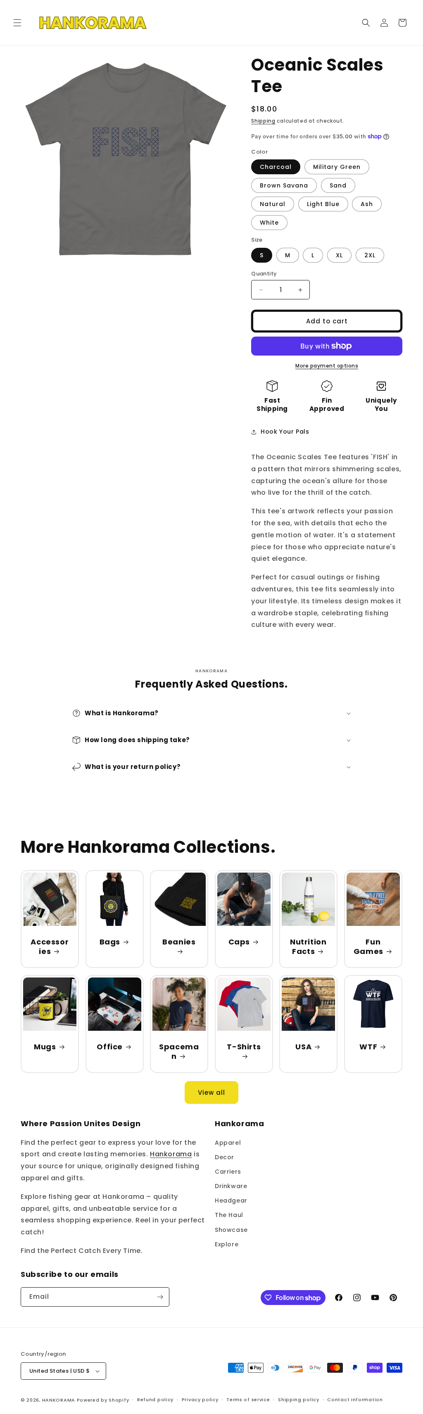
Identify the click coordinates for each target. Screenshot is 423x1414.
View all (211, 1092)
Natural (272, 204)
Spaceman (179, 1051)
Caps (239, 942)
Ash (367, 204)
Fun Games (368, 946)
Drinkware (231, 1186)
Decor (224, 1157)
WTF (368, 1046)
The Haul (229, 1215)
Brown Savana (284, 185)
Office (110, 1046)
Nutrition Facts (308, 946)
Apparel (228, 1143)
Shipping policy (298, 1399)
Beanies (178, 942)
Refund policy (155, 1399)
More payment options (326, 365)
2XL (369, 255)
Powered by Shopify (103, 1400)
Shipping (263, 120)
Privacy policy (200, 1399)
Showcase (231, 1230)
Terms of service (248, 1399)
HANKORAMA (58, 1400)
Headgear (231, 1200)
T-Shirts (244, 1046)
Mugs (45, 1046)
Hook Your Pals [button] (285, 431)
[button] (17, 23)
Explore (226, 1244)
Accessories (50, 946)
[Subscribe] (160, 1297)
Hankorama (171, 1154)
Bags (109, 942)
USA (304, 1046)
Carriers (228, 1171)
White (269, 222)
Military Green (337, 167)
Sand (338, 185)
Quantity (264, 274)
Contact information (355, 1399)
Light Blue (323, 204)
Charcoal (276, 167)
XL (339, 255)
